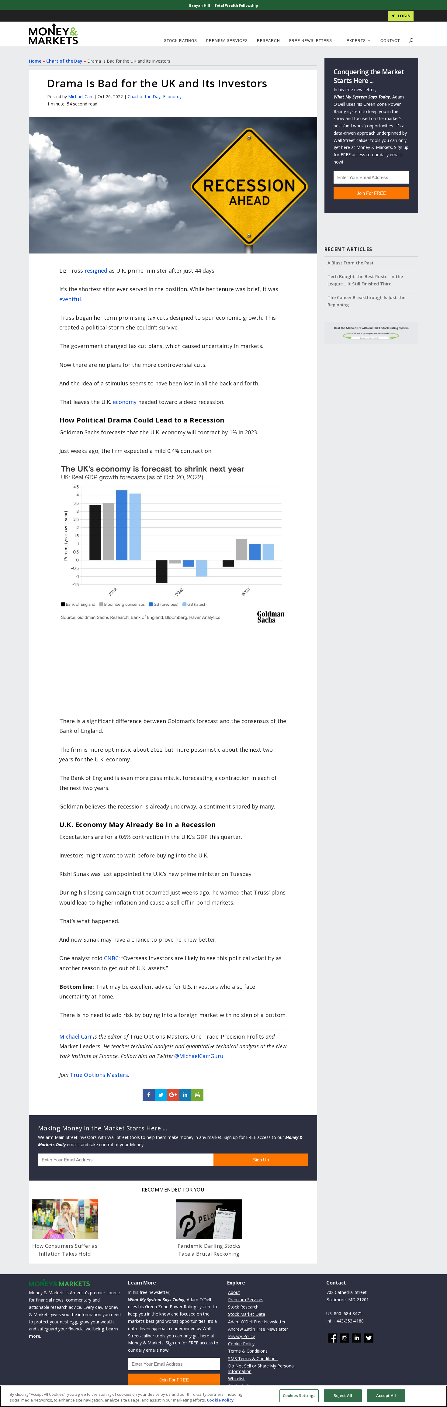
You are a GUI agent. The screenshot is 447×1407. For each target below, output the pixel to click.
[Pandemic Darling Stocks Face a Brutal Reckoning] (209, 1219)
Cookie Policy (241, 1344)
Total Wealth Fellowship (236, 5)
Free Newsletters (310, 41)
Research (268, 41)
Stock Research (243, 1307)
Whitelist (236, 1378)
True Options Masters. (99, 1074)
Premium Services (227, 41)
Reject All (343, 1395)
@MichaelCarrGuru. (199, 1056)
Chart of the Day (64, 61)
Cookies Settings (299, 1395)
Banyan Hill (199, 5)
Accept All (386, 1395)
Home (35, 61)
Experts (356, 41)
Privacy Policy (241, 1336)
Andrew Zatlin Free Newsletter (258, 1329)
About (234, 1292)
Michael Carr (80, 96)
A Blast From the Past (350, 263)
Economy (172, 96)
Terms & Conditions (248, 1351)
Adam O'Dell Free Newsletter (257, 1322)
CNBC (111, 958)
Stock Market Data (246, 1314)
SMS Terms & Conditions (253, 1358)
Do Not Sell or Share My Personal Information (261, 1368)
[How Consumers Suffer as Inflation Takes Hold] (65, 1219)
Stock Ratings (180, 41)
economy (125, 401)
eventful (70, 299)
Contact (390, 41)
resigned (96, 270)
